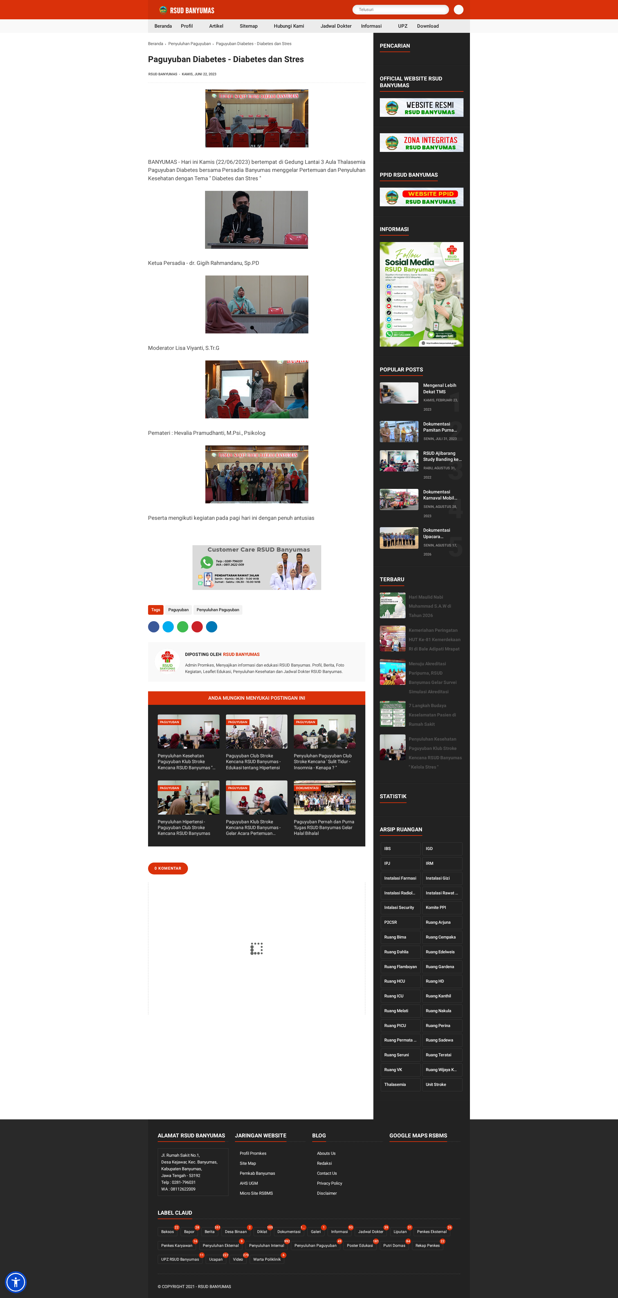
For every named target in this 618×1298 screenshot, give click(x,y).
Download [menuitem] (428, 26)
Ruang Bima (395, 937)
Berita (211, 1230)
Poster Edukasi (362, 1244)
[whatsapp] (182, 626)
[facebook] (153, 626)
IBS (387, 848)
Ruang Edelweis (440, 951)
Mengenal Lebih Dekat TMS (439, 388)
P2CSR (390, 922)
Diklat (264, 1230)
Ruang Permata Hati (402, 1040)
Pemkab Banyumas (257, 1173)
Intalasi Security (399, 907)
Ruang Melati (396, 1010)
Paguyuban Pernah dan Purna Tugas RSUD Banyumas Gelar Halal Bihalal (324, 827)
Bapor (191, 1230)
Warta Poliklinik (268, 1258)
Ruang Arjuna (438, 922)
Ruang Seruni (396, 1054)
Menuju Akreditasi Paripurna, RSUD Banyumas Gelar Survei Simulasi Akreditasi (433, 677)
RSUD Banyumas (214, 1286)
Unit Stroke (436, 1084)
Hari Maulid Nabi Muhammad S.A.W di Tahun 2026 (430, 606)
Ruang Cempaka (441, 937)
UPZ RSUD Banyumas (181, 1258)
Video (240, 1258)
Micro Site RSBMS (256, 1193)
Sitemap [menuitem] (249, 26)
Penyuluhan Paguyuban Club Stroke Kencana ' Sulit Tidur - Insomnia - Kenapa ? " (323, 761)
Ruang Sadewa (439, 1040)
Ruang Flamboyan (400, 966)
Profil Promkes (253, 1153)
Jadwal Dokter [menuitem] (336, 26)
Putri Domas (396, 1244)
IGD (429, 848)
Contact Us (327, 1173)
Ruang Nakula (438, 1010)
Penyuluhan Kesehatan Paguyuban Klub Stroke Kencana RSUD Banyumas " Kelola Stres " (185, 761)
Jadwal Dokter (372, 1230)
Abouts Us (326, 1153)
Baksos (169, 1230)
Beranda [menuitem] (163, 26)
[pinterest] (197, 626)
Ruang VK (393, 1069)
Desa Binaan (237, 1230)
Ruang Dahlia (396, 951)
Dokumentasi (290, 1230)
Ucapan (217, 1258)
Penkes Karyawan (178, 1244)
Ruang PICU (395, 1025)
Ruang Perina (438, 1025)
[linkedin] (211, 626)
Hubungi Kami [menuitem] (289, 26)
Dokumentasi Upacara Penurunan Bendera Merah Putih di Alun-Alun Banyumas (441, 534)
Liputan (402, 1230)
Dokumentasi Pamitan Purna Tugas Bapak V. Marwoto (439, 427)
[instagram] (448, 1287)
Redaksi (324, 1163)
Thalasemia (395, 1084)
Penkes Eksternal (433, 1230)
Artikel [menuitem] (216, 26)
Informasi (341, 1230)
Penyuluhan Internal (268, 1244)
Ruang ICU (393, 996)
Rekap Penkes (429, 1244)
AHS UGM (249, 1183)
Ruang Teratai (438, 1054)
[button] (15, 1282)
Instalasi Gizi (438, 878)
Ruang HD (435, 981)
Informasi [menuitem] (371, 26)
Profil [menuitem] (187, 26)
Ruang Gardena (440, 966)
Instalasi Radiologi (401, 893)
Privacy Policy (329, 1183)
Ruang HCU (394, 981)
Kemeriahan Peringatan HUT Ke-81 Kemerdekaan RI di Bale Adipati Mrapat (435, 639)
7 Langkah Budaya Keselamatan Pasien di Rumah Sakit (432, 715)
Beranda (155, 43)
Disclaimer (327, 1193)
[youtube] (457, 1287)
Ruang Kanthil (438, 996)
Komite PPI (436, 907)
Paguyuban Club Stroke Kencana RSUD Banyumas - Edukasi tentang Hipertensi (253, 761)
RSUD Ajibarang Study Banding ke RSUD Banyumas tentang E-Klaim (441, 457)
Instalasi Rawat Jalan (444, 893)
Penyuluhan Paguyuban (189, 43)
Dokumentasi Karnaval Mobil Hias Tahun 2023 (440, 495)
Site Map (248, 1163)
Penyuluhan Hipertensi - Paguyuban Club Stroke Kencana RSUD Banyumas (184, 827)
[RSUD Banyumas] (187, 13)
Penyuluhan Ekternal (222, 1244)
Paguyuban (178, 609)
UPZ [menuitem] (402, 26)
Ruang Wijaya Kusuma (444, 1069)
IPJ (387, 863)
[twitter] (168, 626)
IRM (429, 863)
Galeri (317, 1230)
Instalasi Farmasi (400, 878)
